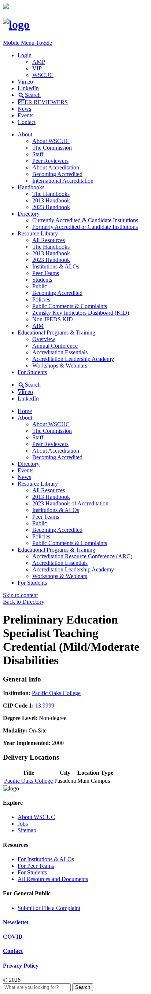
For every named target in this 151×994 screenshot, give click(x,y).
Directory (29, 214)
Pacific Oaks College (56, 693)
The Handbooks (51, 194)
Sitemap (27, 830)
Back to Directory (23, 602)
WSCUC (43, 75)
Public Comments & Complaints (69, 306)
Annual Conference (55, 346)
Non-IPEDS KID (52, 319)
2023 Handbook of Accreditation (70, 503)
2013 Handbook (51, 200)
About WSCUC (51, 141)
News (24, 109)
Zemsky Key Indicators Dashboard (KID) (80, 313)
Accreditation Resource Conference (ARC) (82, 556)
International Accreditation (62, 181)
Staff (37, 154)
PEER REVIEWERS (43, 102)
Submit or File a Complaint (49, 908)
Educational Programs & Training (56, 332)
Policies (41, 299)
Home (25, 411)
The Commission (52, 148)
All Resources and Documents (53, 879)
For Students (32, 372)
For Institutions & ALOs (46, 859)
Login (25, 55)
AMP (38, 62)
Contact (27, 122)
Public (39, 286)
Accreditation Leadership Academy (73, 359)
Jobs (23, 824)
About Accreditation (55, 167)
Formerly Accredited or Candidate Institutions (85, 227)
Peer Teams (45, 273)
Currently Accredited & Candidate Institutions (85, 220)
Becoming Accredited (57, 174)
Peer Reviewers (50, 161)
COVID (13, 936)
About (25, 134)
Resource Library (38, 233)
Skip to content (20, 595)
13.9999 (44, 705)
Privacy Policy (20, 965)
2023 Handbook (51, 207)
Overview (43, 339)
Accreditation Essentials (60, 352)
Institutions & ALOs (55, 266)
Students (42, 280)
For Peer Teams (36, 866)
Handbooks (31, 187)
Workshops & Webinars (59, 365)
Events (25, 115)
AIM (38, 326)
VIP (37, 68)
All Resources (48, 240)
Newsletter (16, 922)
